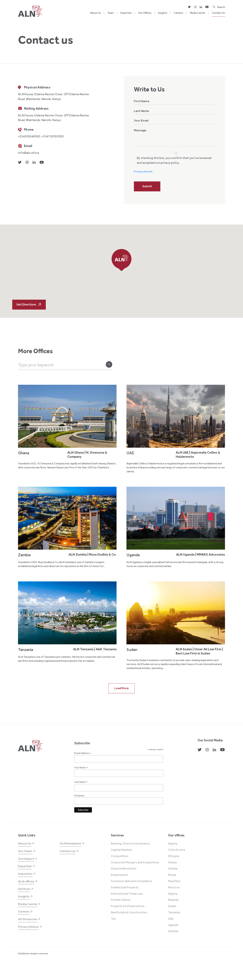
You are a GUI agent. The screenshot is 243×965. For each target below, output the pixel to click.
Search (221, 7)
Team (110, 12)
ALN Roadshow (70, 843)
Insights (162, 12)
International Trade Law (127, 893)
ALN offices (26, 881)
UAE (171, 918)
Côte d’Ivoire (176, 850)
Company (79, 795)
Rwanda (173, 900)
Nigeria (172, 893)
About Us (95, 12)
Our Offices (144, 12)
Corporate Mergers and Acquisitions (135, 862)
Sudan (172, 906)
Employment (119, 875)
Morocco (174, 887)
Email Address (82, 753)
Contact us (67, 851)
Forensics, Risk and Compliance (131, 881)
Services (24, 889)
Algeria (172, 843)
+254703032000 (52, 136)
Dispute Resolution (123, 868)
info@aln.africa (28, 153)
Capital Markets (121, 850)
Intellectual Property (125, 887)
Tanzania (174, 912)
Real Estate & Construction (129, 912)
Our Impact (26, 859)
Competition (119, 856)
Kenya (172, 875)
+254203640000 (29, 136)
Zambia (173, 931)
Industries (25, 874)
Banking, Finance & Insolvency (130, 843)
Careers (178, 12)
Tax (113, 918)
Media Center (197, 12)
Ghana (172, 862)
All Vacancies (27, 919)
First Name (81, 767)
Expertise (126, 12)
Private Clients (120, 900)
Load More (121, 688)
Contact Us (218, 12)
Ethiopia (173, 856)
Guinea (172, 868)
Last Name (81, 782)
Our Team (25, 851)
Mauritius (174, 881)
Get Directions (26, 304)
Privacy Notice (28, 927)
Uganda (173, 925)
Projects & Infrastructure (127, 906)
